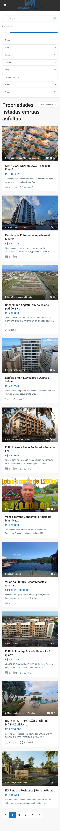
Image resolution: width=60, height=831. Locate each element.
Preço (7, 92)
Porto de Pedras (22, 782)
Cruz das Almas (14, 227)
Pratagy (10, 509)
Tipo (7, 47)
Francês (10, 158)
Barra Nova (12, 297)
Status (7, 84)
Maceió (25, 227)
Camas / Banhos (12, 77)
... (37, 182)
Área (7, 70)
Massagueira (12, 713)
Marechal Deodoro (31, 158)
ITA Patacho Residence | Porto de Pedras (30, 790)
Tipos (7, 40)
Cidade (8, 62)
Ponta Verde (12, 370)
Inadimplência (47, 104)
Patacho (10, 782)
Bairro (7, 55)
